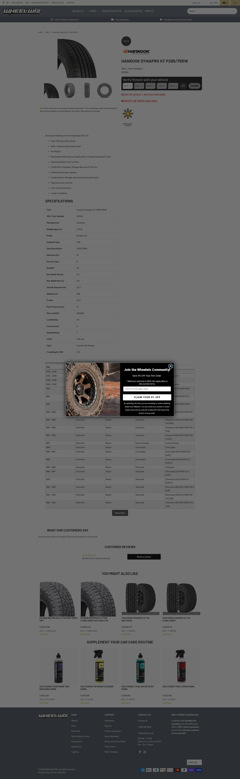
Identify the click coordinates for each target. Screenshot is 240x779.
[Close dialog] (171, 366)
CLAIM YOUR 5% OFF (147, 397)
